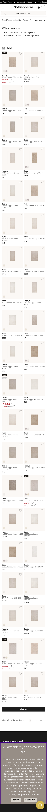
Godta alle (30, 800)
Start (4, 20)
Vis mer (23, 709)
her (37, 795)
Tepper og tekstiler (14, 20)
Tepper (25, 20)
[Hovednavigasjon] (3, 7)
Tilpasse (15, 800)
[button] (40, 805)
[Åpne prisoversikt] (11, 80)
